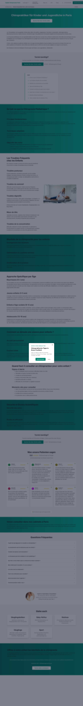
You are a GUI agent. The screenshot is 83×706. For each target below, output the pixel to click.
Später (49, 359)
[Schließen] (52, 345)
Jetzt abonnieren (40, 359)
